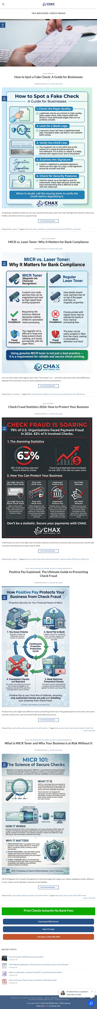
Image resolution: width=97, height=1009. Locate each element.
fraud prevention (65, 559)
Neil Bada (59, 84)
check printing (63, 394)
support (50, 73)
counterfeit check (51, 229)
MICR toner (81, 394)
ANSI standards (32, 394)
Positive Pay (85, 559)
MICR (75, 895)
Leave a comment (89, 731)
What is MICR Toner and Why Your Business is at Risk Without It (48, 743)
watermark (77, 229)
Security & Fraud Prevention (61, 568)
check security (68, 895)
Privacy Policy (37, 998)
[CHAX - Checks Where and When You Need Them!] (48, 4)
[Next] (92, 43)
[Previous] (5, 43)
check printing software (39, 568)
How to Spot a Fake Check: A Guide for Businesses (48, 77)
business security (30, 559)
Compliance (50, 238)
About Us (15, 998)
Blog (45, 73)
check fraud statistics (52, 559)
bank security (59, 728)
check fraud (28, 229)
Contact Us (24, 998)
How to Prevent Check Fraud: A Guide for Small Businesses (33, 980)
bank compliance (44, 394)
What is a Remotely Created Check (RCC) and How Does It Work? (35, 972)
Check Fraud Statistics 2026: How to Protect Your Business (48, 407)
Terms (47, 998)
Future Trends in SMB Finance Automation (26, 957)
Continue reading (48, 60)
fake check (61, 229)
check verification (39, 229)
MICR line (69, 229)
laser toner (72, 394)
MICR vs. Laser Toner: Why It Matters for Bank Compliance (48, 242)
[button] (3, 4)
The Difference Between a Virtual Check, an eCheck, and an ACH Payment (38, 964)
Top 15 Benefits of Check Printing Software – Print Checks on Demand (48, 46)
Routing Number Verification (41, 999)
